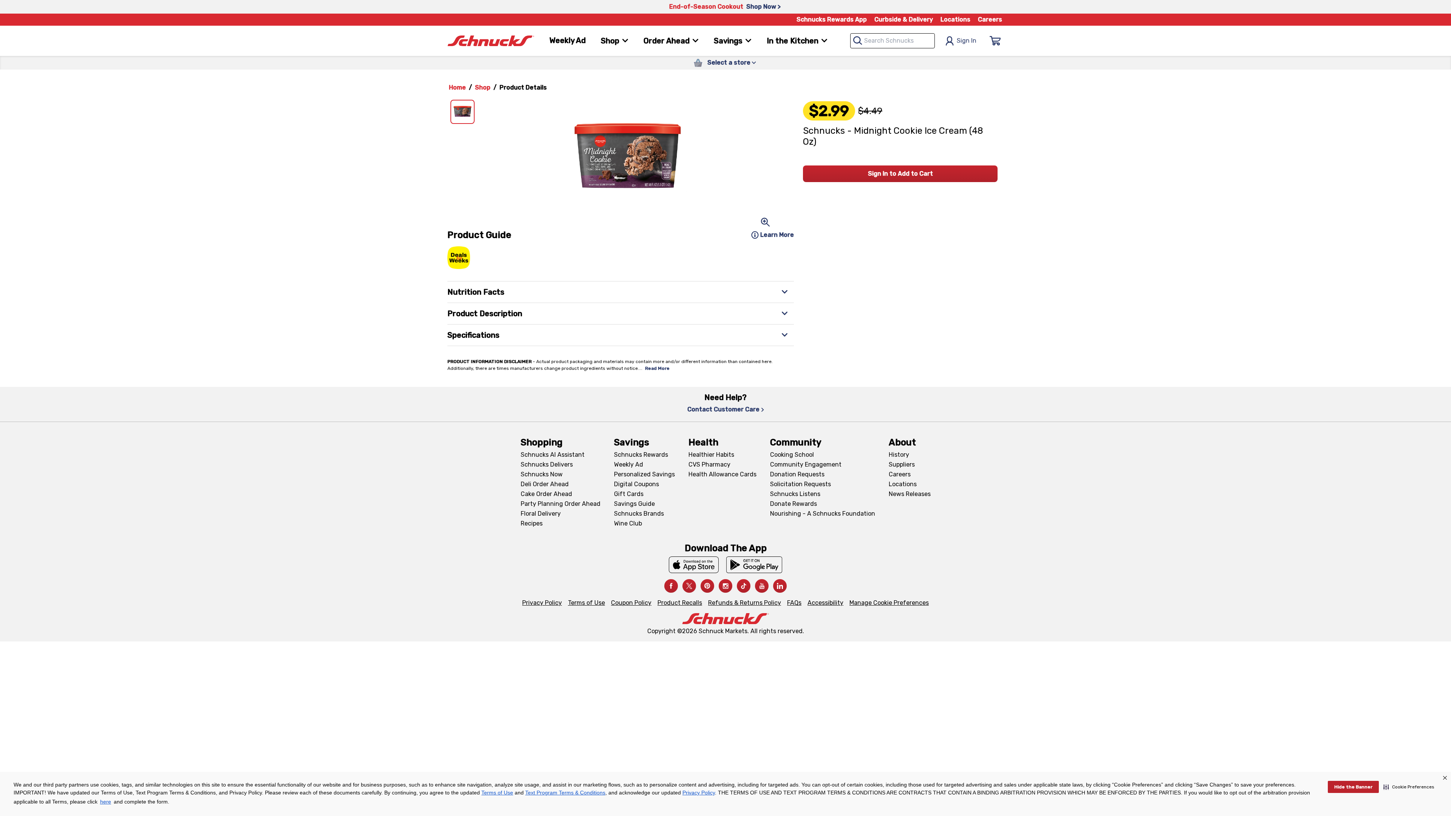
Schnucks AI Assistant (553, 454)
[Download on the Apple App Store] (694, 564)
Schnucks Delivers (547, 464)
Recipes (532, 523)
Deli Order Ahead (545, 484)
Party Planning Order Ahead (560, 503)
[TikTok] (743, 586)
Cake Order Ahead (546, 494)
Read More (657, 368)
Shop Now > (763, 6)
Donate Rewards (793, 503)
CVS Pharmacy (709, 464)
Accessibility (825, 602)
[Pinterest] (707, 586)
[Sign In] (995, 40)
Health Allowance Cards (722, 474)
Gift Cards (629, 494)
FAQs (794, 602)
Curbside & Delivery (903, 19)
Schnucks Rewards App (832, 19)
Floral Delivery (541, 513)
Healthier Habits (711, 454)
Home (457, 87)
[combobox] (892, 40)
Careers (990, 19)
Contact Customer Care (723, 409)
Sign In (966, 40)
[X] (689, 586)
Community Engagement (806, 464)
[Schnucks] (490, 41)
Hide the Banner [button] (1353, 787)
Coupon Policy (631, 602)
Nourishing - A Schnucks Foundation (822, 513)
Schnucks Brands (639, 513)
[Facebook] (671, 586)
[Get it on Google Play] (754, 564)
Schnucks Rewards (641, 454)
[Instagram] (725, 586)
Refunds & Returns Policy (744, 602)
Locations (955, 19)
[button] (1409, 787)
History (899, 454)
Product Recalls (679, 602)
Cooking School (792, 454)
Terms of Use (586, 602)
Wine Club (628, 523)
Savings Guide (634, 503)
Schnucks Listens (795, 494)
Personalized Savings (644, 474)
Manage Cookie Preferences (889, 602)
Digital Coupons (636, 484)
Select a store (728, 62)
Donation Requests (797, 474)
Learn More (777, 234)
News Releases (910, 494)
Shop (482, 87)
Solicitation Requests (800, 484)
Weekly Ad (567, 40)
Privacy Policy (542, 602)
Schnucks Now (542, 474)
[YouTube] (762, 586)
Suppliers (902, 464)
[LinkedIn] (780, 586)
